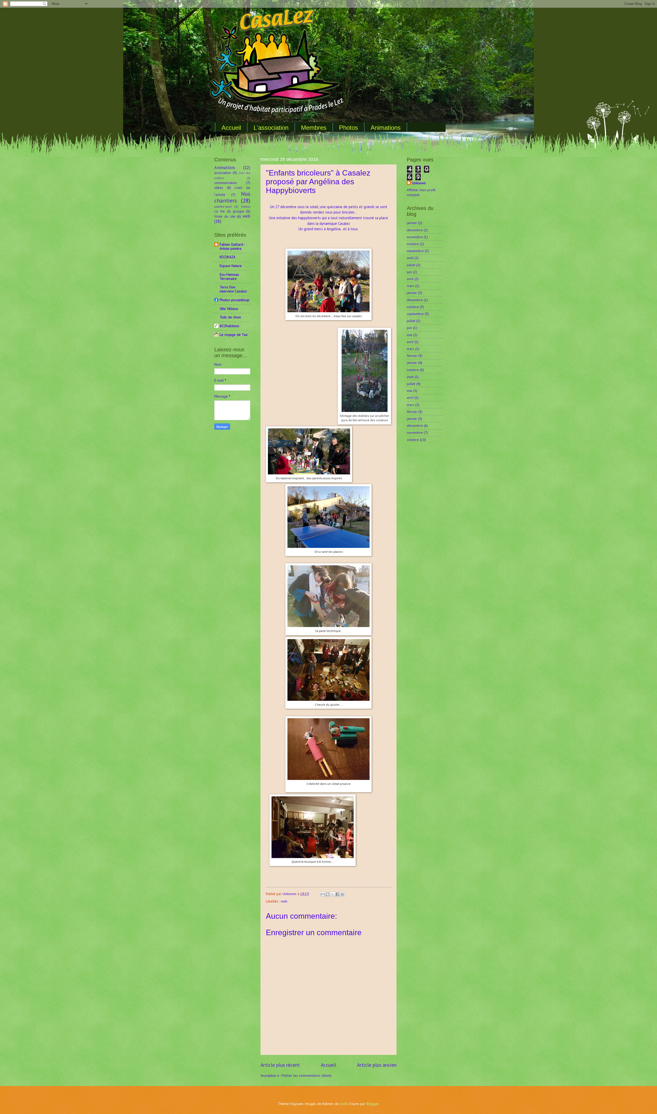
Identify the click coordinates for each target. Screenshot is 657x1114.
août (410, 257)
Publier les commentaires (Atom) (307, 1075)
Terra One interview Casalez (233, 289)
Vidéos (245, 206)
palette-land (222, 206)
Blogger (372, 1103)
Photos (348, 127)
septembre (415, 250)
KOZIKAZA (227, 257)
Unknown (419, 183)
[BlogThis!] (327, 894)
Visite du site (224, 216)
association (222, 172)
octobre (413, 244)
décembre (415, 230)
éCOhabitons (229, 326)
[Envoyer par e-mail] (322, 894)
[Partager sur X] (332, 894)
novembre (415, 237)
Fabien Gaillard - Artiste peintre (232, 246)
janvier (412, 222)
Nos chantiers (232, 197)
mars (410, 285)
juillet (411, 265)
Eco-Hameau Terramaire (229, 276)
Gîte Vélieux (229, 308)
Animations (386, 127)
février (412, 355)
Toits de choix (230, 317)
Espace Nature (231, 265)
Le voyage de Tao (234, 334)
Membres (313, 127)
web (284, 901)
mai (409, 335)
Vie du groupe (232, 211)
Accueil (231, 127)
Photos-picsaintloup (234, 300)
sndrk (344, 1103)
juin (409, 272)
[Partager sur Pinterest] (342, 894)
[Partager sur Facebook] (337, 894)
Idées (218, 187)
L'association (271, 127)
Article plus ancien (377, 1065)
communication (225, 182)
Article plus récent (280, 1065)
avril (410, 279)
